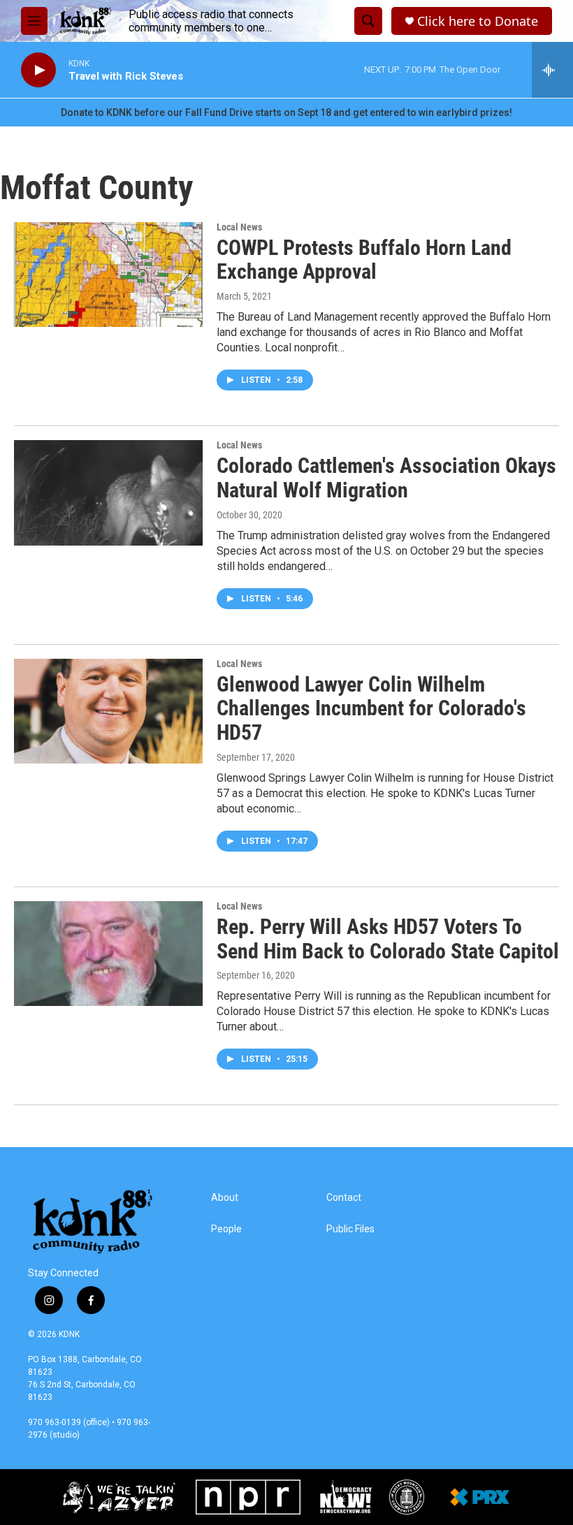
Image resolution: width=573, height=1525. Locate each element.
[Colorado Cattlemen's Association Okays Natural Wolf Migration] (108, 492)
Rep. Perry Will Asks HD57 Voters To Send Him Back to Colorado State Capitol (388, 938)
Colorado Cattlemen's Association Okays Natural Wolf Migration (386, 477)
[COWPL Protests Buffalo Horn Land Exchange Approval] (108, 274)
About (224, 1197)
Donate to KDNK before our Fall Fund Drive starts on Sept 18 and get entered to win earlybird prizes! (286, 112)
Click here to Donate (477, 21)
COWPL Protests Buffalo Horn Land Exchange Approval (364, 259)
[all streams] (552, 70)
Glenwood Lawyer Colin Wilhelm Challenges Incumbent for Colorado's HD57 (371, 708)
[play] (38, 70)
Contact (343, 1197)
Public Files (350, 1229)
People (226, 1229)
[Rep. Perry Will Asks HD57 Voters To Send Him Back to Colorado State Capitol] (108, 953)
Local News (239, 227)
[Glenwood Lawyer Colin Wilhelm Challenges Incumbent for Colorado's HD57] (108, 711)
